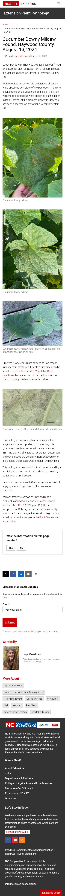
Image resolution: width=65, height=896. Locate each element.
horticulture (52, 699)
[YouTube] (15, 840)
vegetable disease (40, 712)
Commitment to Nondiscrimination (34, 850)
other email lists (30, 631)
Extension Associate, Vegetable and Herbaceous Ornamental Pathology (42, 660)
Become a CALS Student (19, 788)
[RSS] (22, 840)
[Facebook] (8, 840)
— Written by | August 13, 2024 (25, 56)
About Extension (14, 768)
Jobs (8, 773)
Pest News (31, 705)
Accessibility (29, 883)
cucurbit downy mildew (15, 712)
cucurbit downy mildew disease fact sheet (26, 379)
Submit (9, 622)
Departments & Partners (19, 778)
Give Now (10, 798)
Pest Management (13, 699)
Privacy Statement (26, 853)
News (5, 24)
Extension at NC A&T (17, 793)
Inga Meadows (22, 56)
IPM (6, 705)
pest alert (16, 705)
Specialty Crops (34, 699)
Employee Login (51, 892)
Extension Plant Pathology (26, 13)
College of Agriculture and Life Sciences (28, 783)
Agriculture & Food (13, 685)
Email (6, 604)
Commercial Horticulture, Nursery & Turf (24, 692)
